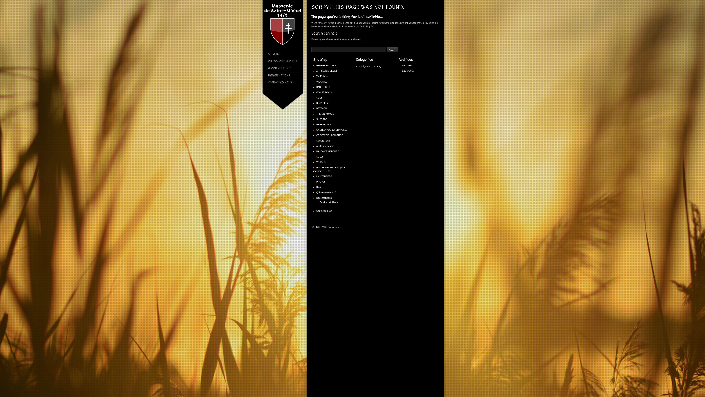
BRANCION (322, 103)
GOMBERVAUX (324, 92)
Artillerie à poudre (325, 146)
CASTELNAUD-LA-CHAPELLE (331, 130)
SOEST (320, 97)
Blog (318, 187)
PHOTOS (321, 181)
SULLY (319, 156)
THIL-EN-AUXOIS (325, 114)
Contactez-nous (324, 211)
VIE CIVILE (321, 82)
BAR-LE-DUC (323, 87)
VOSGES (321, 162)
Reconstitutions (324, 198)
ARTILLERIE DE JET (326, 71)
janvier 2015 (408, 71)
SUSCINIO (321, 119)
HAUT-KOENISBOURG (327, 151)
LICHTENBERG (324, 176)
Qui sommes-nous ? (326, 192)
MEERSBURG (323, 124)
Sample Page (323, 141)
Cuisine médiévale (329, 202)
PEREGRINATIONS (326, 65)
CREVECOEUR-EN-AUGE (329, 135)
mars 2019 (407, 65)
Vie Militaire (322, 76)
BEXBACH (321, 108)
